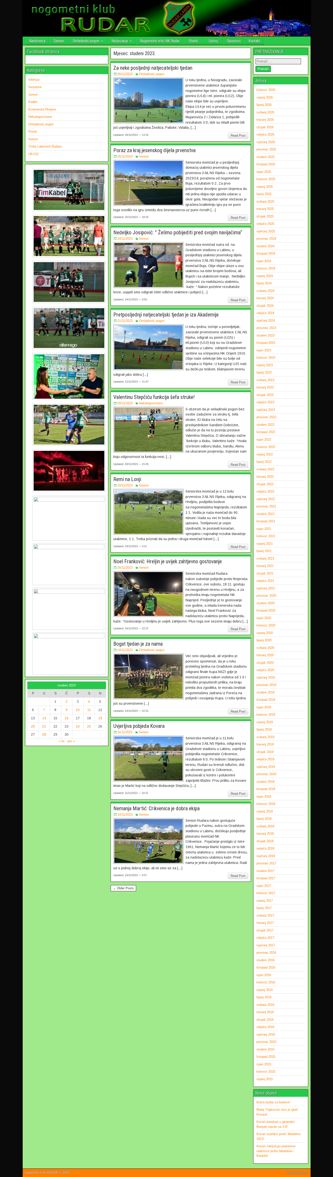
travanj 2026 (265, 119)
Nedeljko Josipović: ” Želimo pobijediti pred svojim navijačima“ (177, 232)
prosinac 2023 (266, 328)
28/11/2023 (125, 74)
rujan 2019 (263, 707)
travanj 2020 (265, 655)
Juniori (33, 94)
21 (44, 726)
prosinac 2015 (266, 1042)
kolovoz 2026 (265, 90)
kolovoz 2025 (265, 179)
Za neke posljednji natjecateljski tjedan (152, 68)
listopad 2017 (265, 878)
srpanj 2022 (264, 454)
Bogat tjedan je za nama (138, 644)
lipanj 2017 (264, 908)
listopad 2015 (265, 1056)
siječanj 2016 (265, 1034)
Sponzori (234, 41)
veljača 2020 (265, 670)
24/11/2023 (125, 238)
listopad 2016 (265, 967)
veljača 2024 (265, 313)
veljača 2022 (265, 491)
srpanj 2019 (264, 722)
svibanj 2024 (265, 291)
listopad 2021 (265, 521)
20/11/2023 (125, 403)
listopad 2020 (265, 610)
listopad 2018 (265, 789)
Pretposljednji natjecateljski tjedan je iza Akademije (166, 315)
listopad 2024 (265, 253)
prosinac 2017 (266, 863)
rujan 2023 (263, 350)
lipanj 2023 (264, 372)
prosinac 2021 (266, 506)
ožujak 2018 (265, 841)
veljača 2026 (265, 134)
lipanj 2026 (264, 105)
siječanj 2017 (265, 945)
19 (100, 718)
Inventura (34, 87)
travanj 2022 (265, 476)
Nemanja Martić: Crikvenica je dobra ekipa (156, 808)
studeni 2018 (265, 781)
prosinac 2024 (266, 238)
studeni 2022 (265, 424)
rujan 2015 (263, 1064)
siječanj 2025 (265, 231)
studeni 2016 (265, 960)
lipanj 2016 (264, 997)
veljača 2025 (265, 224)
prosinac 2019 (266, 685)
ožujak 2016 (265, 1019)
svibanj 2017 (265, 915)
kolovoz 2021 (265, 536)
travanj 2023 (265, 387)
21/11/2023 (125, 321)
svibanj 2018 (265, 826)
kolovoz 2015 (265, 1071)
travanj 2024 (265, 298)
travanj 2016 (265, 1012)
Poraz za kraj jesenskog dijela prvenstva (154, 150)
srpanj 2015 (264, 1079)
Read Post (238, 135)
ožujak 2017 (265, 930)
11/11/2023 (124, 732)
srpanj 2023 (264, 365)
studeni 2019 (265, 692)
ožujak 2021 (265, 573)
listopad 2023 (265, 343)
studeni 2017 (265, 871)
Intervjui (33, 79)
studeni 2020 (265, 603)
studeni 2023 (265, 335)
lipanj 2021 (264, 551)
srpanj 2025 (264, 186)
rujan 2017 (263, 886)
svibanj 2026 (265, 112)
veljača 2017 (265, 938)
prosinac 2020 (266, 595)
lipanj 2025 (264, 194)
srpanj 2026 (264, 97)
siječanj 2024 (265, 320)
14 (44, 718)
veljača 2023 (265, 402)
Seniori (59, 41)
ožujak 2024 (265, 305)
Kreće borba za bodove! (273, 1102)
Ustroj (213, 41)
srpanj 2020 (264, 633)
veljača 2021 (265, 581)
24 (78, 726)
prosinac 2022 (266, 417)
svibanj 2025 (265, 201)
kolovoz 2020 (265, 625)
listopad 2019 (265, 700)
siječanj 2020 (265, 677)
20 (33, 726)
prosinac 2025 (266, 149)
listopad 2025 (265, 164)
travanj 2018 (265, 833)
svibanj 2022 (265, 469)
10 (78, 710)
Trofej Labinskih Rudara (45, 146)
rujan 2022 (263, 439)
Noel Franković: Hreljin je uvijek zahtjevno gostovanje (167, 561)
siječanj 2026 (265, 142)
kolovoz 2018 (265, 804)
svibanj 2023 (265, 380)
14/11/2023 (125, 650)
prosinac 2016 (266, 952)
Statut (193, 41)
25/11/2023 (125, 156)
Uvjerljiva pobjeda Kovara (139, 726)
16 (67, 718)
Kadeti (32, 102)
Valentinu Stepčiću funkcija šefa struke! (154, 397)
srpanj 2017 (264, 900)
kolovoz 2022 (265, 447)
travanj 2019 (265, 744)
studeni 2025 (265, 157)
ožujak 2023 (265, 395)
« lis (62, 741)
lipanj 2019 (264, 729)
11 (89, 710)
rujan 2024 (263, 261)
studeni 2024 (265, 246)
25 (89, 726)
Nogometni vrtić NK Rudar (160, 41)
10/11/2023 (125, 814)
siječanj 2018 (265, 856)
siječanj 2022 (265, 499)
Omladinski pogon (86, 41)
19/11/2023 (125, 485)
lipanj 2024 (264, 283)
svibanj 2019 (265, 737)
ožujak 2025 (265, 216)
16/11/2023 (125, 567)
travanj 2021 (265, 566)
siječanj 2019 (265, 767)
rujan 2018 (263, 796)
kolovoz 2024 (265, 268)
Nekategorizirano (151, 403)
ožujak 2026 (265, 127)
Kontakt (254, 41)
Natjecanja (119, 41)
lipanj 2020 (264, 640)
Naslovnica (37, 41)
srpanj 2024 (264, 276)
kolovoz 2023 (265, 357)
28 (44, 734)
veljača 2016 (265, 1027)
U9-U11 (33, 154)
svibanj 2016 (265, 1005)
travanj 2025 (265, 209)
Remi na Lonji (127, 479)
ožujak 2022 (265, 484)
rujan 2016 (263, 975)
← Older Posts (123, 888)
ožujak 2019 (265, 752)
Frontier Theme (297, 1173)
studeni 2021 (265, 514)
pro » (71, 741)
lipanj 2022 (264, 462)
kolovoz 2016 (265, 982)
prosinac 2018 (266, 774)
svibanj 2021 (265, 558)
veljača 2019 (265, 759)
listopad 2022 (265, 432)
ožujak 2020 (265, 662)
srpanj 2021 (264, 543)
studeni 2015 (265, 1049)
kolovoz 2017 (265, 893)
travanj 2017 (265, 923)
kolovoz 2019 (265, 714)
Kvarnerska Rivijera (42, 109)
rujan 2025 (263, 172)
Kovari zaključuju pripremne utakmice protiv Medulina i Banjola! (275, 1150)
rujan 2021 (263, 529)
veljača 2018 (265, 848)
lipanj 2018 (264, 819)
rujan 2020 (263, 618)
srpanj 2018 (264, 811)
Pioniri (32, 131)
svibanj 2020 (265, 648)
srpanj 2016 (264, 990)
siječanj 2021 (265, 588)
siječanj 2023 (265, 410)
